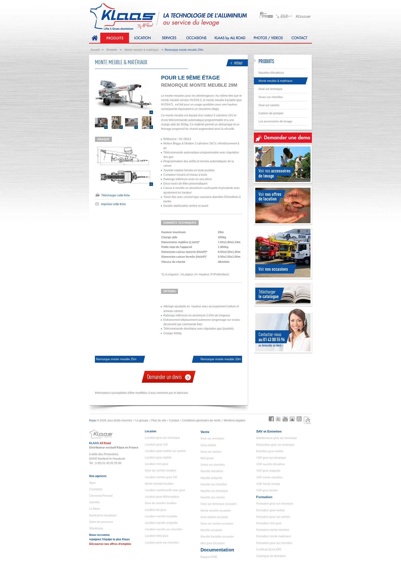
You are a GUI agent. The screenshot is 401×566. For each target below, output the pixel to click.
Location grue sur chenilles (162, 542)
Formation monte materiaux (273, 536)
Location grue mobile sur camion (165, 451)
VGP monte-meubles (269, 477)
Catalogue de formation (271, 556)
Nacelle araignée (211, 478)
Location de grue (155, 510)
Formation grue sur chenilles (274, 543)
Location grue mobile (158, 457)
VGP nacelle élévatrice (270, 464)
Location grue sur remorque (162, 437)
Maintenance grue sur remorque (276, 438)
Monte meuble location (159, 483)
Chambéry (95, 489)
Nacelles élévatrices (271, 72)
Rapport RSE (208, 557)
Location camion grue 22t (161, 477)
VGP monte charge (268, 484)
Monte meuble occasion (215, 510)
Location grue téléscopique (162, 496)
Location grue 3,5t (156, 444)
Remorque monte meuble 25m (116, 359)
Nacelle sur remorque (214, 491)
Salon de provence (101, 522)
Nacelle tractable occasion (217, 536)
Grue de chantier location (161, 503)
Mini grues (207, 458)
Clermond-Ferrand (101, 495)
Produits (112, 49)
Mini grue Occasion (212, 543)
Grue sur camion (269, 105)
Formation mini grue (268, 523)
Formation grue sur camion (273, 516)
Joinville (94, 502)
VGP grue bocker (267, 490)
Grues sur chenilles (271, 97)
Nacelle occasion (211, 530)
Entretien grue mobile (269, 451)
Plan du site (158, 420)
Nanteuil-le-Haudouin (102, 515)
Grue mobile (208, 445)
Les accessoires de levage (275, 121)
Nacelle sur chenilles (213, 484)
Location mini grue (156, 464)
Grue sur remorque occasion (218, 504)
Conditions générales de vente (201, 420)
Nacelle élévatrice (211, 471)
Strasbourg (96, 528)
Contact (174, 420)
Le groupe (141, 420)
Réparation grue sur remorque (275, 444)
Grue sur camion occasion (216, 523)
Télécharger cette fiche (115, 195)
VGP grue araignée (268, 470)
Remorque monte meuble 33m (220, 359)
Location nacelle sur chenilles (163, 529)
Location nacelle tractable (161, 516)
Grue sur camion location (160, 470)
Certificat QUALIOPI (268, 549)
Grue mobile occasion (214, 517)
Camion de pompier (271, 113)
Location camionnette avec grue (165, 490)
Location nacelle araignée (161, 523)
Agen (92, 482)
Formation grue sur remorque (274, 503)
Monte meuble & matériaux (141, 49)
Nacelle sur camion (212, 497)
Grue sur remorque (270, 89)
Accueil (95, 49)
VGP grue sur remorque (271, 457)
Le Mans (94, 508)
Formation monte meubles (272, 529)
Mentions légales (234, 420)
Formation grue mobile (270, 510)
